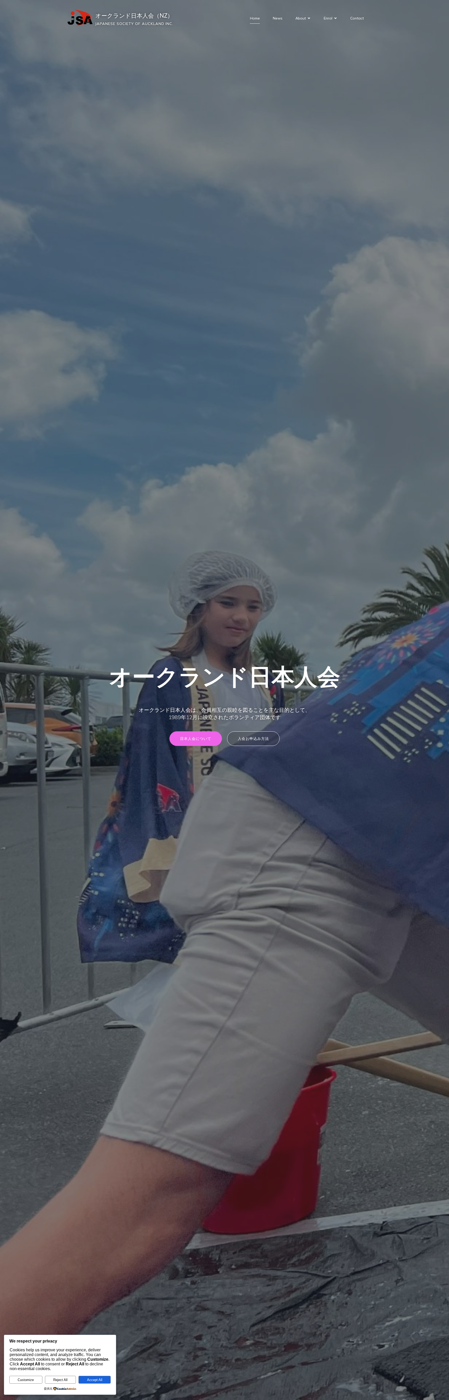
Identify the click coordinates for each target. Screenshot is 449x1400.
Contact (357, 18)
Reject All (60, 1380)
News (277, 18)
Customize (26, 1380)
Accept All (94, 1380)
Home (255, 18)
